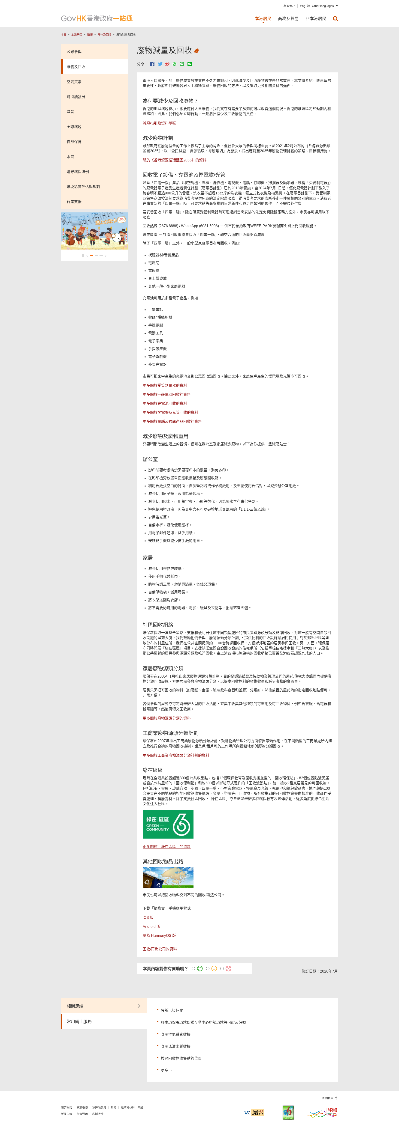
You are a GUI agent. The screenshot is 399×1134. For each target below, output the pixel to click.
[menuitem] (335, 18)
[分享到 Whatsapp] (174, 64)
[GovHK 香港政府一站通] (97, 18)
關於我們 (66, 1107)
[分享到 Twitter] (160, 64)
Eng (302, 6)
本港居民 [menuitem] (263, 18)
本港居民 (76, 34)
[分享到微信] (189, 64)
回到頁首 (328, 1098)
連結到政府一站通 (132, 1107)
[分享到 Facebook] (152, 64)
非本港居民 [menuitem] (315, 18)
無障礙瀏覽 (99, 1107)
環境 (90, 34)
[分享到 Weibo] (167, 64)
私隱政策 (97, 1114)
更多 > (166, 1069)
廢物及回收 (105, 34)
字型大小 (289, 6)
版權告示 (66, 1114)
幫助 (113, 1107)
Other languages (323, 6)
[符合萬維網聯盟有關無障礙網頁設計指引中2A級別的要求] (254, 1112)
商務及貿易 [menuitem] (288, 18)
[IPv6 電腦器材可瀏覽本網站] (288, 1112)
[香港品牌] (322, 1112)
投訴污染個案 (172, 1010)
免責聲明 (82, 1114)
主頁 (63, 34)
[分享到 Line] (182, 64)
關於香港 (82, 1107)
